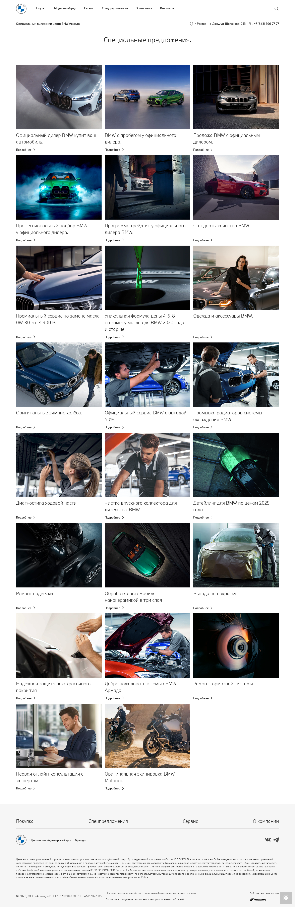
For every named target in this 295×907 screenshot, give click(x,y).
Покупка (40, 8)
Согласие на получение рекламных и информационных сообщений (145, 899)
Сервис (89, 8)
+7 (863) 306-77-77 (266, 24)
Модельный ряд (65, 8)
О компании (144, 8)
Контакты (167, 8)
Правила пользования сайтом (123, 893)
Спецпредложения (115, 8)
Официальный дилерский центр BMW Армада (48, 24)
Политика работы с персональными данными (169, 893)
